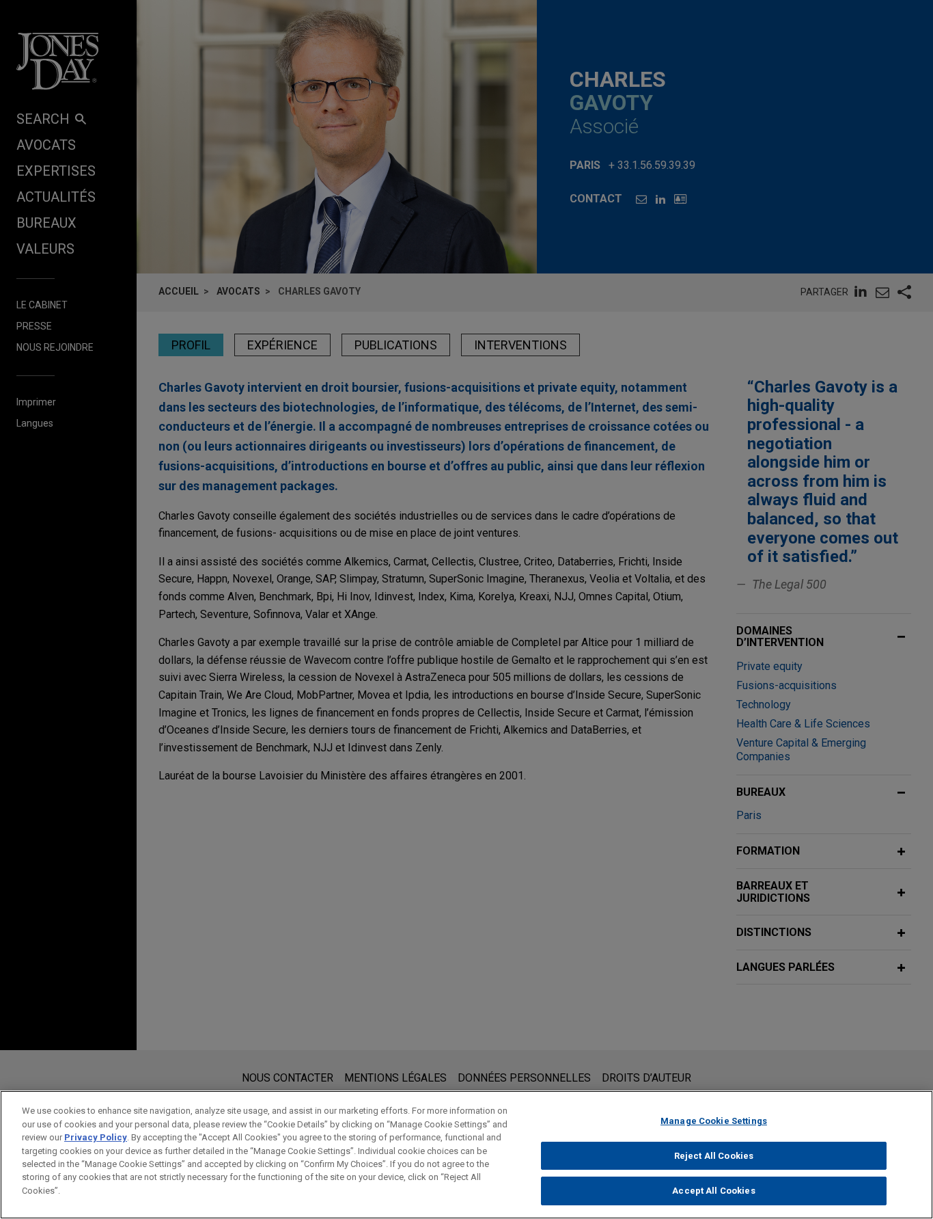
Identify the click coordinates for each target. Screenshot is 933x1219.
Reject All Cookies (713, 1156)
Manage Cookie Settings (713, 1121)
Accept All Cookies (713, 1190)
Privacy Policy (95, 1137)
